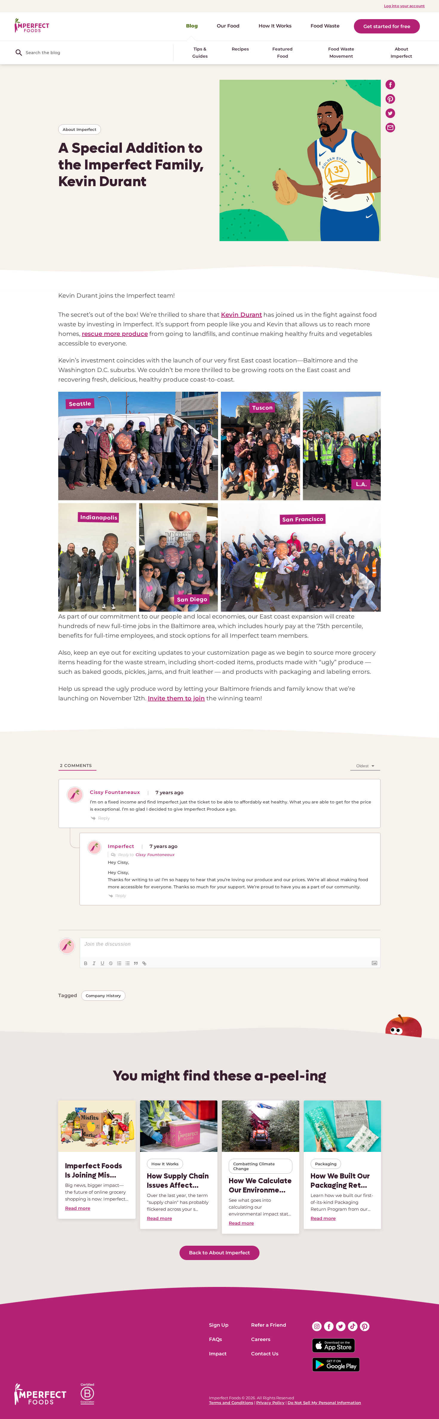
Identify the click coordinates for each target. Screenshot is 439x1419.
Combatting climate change (254, 1166)
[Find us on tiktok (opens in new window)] (352, 1326)
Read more (77, 1208)
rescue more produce (115, 333)
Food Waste (325, 26)
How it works (165, 1163)
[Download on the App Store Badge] (340, 1345)
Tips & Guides (200, 52)
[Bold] (86, 963)
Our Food (228, 26)
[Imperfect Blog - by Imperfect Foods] (32, 25)
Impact (218, 1354)
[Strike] (111, 963)
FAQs (215, 1339)
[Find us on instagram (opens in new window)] (317, 1326)
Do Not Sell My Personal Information (324, 1402)
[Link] (144, 963)
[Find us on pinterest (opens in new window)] (364, 1326)
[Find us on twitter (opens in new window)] (341, 1326)
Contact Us (264, 1354)
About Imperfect (401, 52)
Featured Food (282, 52)
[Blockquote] (136, 963)
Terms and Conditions (231, 1402)
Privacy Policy (270, 1402)
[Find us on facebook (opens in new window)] (329, 1326)
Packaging (326, 1163)
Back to (219, 1253)
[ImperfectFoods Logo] (40, 1394)
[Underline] (102, 963)
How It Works (275, 26)
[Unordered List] (127, 963)
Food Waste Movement (341, 52)
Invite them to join (176, 698)
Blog (192, 26)
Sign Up (218, 1325)
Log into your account (404, 6)
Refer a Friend (268, 1325)
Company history (103, 995)
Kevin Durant (241, 314)
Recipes (240, 49)
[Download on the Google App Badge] (340, 1364)
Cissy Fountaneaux (155, 854)
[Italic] (94, 963)
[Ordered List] (119, 963)
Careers (260, 1339)
